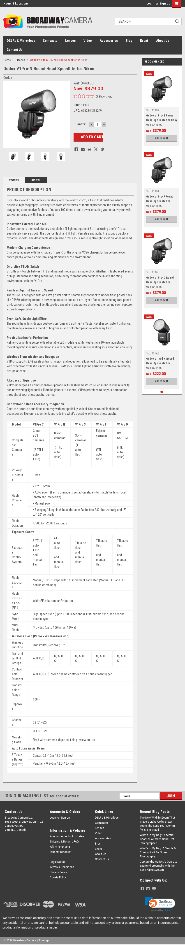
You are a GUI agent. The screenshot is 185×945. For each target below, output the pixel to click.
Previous (7, 114)
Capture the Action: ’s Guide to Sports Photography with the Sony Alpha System (158, 865)
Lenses (70, 41)
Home (7, 59)
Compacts (50, 41)
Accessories (109, 41)
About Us (162, 41)
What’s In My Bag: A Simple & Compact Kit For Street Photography (158, 852)
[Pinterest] (102, 149)
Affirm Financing (60, 846)
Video (87, 41)
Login (150, 3)
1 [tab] (161, 392)
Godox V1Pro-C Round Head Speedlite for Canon (160, 282)
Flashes (20, 59)
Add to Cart (161, 138)
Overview (14, 179)
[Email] (83, 149)
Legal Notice (57, 862)
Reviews (36, 179)
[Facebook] (76, 149)
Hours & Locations (16, 3)
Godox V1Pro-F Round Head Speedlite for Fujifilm (159, 201)
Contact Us (14, 50)
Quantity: (80, 124)
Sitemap (43, 940)
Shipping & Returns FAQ (64, 841)
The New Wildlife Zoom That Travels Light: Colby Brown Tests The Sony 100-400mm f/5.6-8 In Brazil (157, 823)
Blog (129, 41)
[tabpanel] (162, 107)
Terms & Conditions (62, 867)
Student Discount (61, 852)
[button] (160, 904)
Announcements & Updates (67, 836)
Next (65, 114)
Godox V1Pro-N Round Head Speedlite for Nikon (59, 59)
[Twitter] (96, 149)
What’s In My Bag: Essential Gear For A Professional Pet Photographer (157, 839)
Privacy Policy (58, 872)
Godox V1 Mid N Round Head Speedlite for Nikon (160, 363)
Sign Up (165, 3)
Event (144, 41)
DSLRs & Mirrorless (21, 41)
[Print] (89, 149)
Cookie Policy (58, 877)
